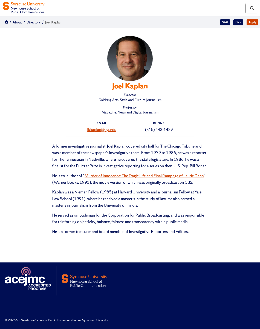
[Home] (23, 8)
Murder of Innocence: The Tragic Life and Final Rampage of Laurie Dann (144, 175)
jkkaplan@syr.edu (101, 129)
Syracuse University (95, 320)
